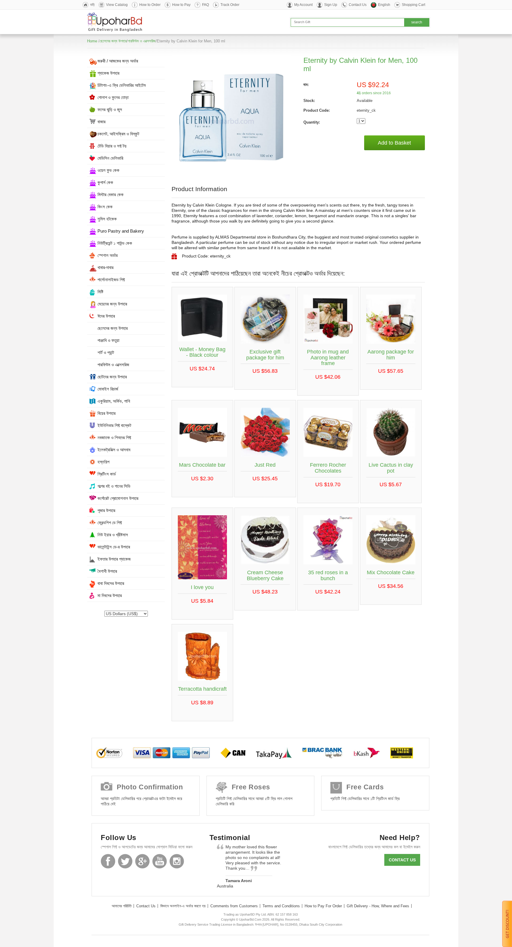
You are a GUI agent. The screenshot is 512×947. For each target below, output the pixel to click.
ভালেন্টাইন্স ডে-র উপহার (113, 546)
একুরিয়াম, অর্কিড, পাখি (113, 401)
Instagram (176, 861)
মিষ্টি (100, 291)
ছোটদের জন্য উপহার (112, 376)
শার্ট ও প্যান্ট (105, 352)
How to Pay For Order (323, 906)
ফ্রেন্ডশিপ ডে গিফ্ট (109, 522)
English (384, 5)
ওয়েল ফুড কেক (108, 170)
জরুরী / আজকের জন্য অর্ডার (117, 60)
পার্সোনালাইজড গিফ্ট (111, 279)
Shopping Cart (413, 5)
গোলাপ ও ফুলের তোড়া (113, 97)
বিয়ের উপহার (106, 413)
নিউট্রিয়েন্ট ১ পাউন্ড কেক (114, 243)
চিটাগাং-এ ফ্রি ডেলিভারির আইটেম (121, 85)
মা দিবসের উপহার (109, 595)
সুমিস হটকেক (107, 218)
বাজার (101, 121)
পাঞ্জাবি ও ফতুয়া (108, 340)
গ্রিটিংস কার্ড (106, 473)
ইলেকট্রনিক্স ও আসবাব (113, 449)
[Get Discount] (507, 923)
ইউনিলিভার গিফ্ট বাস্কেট (114, 425)
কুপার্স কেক (105, 182)
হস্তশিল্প (103, 461)
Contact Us (358, 5)
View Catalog (117, 5)
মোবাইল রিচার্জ (107, 388)
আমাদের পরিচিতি (122, 906)
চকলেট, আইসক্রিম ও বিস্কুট (118, 133)
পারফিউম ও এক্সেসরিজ (142, 41)
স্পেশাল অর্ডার (107, 255)
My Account (303, 5)
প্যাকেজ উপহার (108, 73)
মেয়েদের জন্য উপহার (112, 303)
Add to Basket (394, 143)
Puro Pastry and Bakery (120, 230)
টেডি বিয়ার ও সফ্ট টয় (112, 145)
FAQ (205, 5)
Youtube (159, 861)
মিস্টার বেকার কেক (110, 194)
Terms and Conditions (281, 906)
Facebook (108, 861)
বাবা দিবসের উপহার (110, 583)
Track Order (229, 5)
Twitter (125, 861)
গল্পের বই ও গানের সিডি (113, 486)
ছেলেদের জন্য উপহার (113, 41)
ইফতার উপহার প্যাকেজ (114, 559)
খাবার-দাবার (105, 267)
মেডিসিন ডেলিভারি (110, 158)
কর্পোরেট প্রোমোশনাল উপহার (117, 498)
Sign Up (330, 5)
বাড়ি (92, 5)
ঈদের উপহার (106, 316)
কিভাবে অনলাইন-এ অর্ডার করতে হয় (183, 906)
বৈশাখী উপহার (107, 571)
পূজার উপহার (106, 510)
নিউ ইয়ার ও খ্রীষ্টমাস (112, 534)
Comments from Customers (234, 906)
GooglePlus (142, 861)
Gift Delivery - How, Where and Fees (378, 906)
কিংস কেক (105, 206)
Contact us (402, 860)
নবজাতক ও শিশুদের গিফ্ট (114, 437)
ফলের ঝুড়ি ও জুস (109, 109)
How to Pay (181, 5)
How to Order (150, 5)
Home (92, 41)
